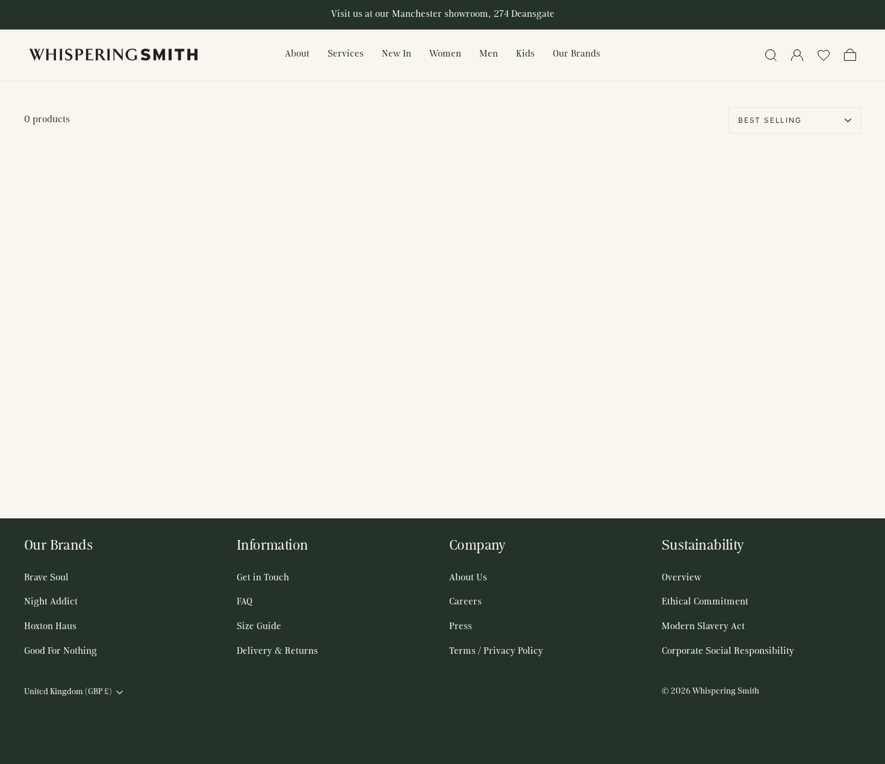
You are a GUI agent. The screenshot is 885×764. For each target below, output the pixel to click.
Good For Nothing (60, 651)
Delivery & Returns (277, 651)
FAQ (245, 602)
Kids (525, 54)
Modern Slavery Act (703, 627)
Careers (465, 602)
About (297, 54)
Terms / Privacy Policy (496, 651)
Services (346, 54)
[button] (823, 55)
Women (445, 54)
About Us (468, 578)
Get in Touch (263, 578)
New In (396, 54)
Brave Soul (46, 578)
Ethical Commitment (705, 602)
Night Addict (51, 602)
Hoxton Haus (50, 627)
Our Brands (576, 54)
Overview (681, 578)
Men (488, 54)
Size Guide (259, 627)
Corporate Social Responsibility (728, 651)
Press (460, 627)
